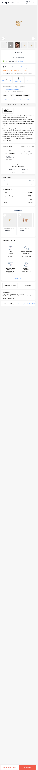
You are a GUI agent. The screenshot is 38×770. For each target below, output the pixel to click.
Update (23, 67)
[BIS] (7, 110)
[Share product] (3, 38)
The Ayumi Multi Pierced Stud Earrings (25, 228)
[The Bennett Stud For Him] (10, 220)
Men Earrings (21, 304)
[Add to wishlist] (33, 38)
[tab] (4, 45)
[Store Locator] (27, 2)
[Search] (34, 2)
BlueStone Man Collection (12, 89)
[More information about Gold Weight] (13, 159)
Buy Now (27, 767)
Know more (18, 278)
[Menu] (2, 2)
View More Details (10, 99)
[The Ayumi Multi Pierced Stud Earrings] (25, 220)
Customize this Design (26, 99)
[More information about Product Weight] (31, 154)
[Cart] (30, 2)
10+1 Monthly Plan (9, 767)
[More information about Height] (14, 172)
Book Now (21, 61)
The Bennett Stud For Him (9, 228)
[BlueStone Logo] (12, 2)
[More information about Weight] (7, 184)
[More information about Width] (26, 172)
